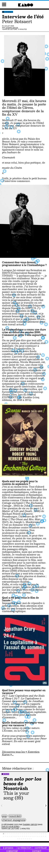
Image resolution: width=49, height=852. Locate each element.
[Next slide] (46, 805)
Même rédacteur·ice (17, 768)
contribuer (41, 847)
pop (4, 815)
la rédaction (24, 847)
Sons (6, 774)
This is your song (10, 826)
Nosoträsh (15, 815)
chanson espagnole (13, 819)
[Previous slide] (2, 805)
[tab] (3, 833)
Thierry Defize (11, 27)
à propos (8, 847)
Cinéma (8, 12)
